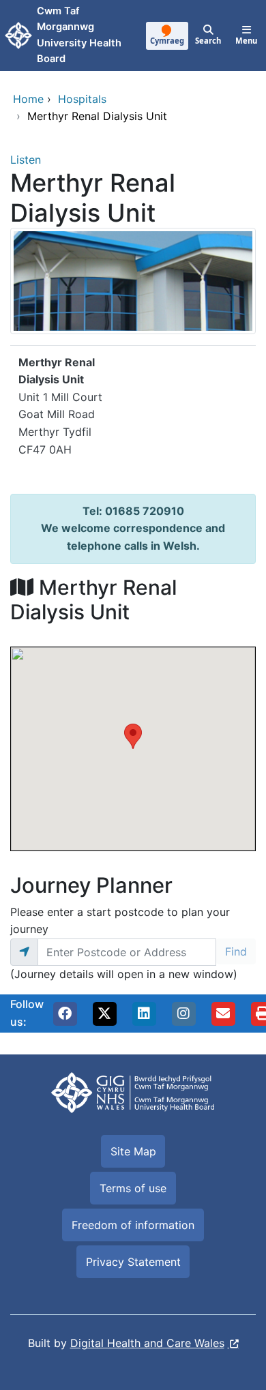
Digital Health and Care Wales (147, 1343)
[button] (65, 1013)
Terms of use (133, 1188)
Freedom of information (133, 1225)
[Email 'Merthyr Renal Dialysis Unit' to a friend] (223, 1013)
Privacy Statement (133, 1262)
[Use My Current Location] (24, 952)
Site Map (133, 1151)
